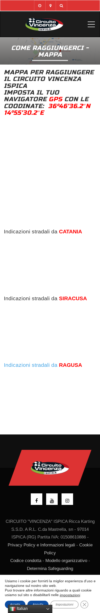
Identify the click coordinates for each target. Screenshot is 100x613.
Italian (22, 608)
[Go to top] (50, 468)
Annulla (38, 604)
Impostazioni (64, 604)
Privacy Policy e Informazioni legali (41, 545)
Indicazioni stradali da (43, 365)
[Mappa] (50, 5)
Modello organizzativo (66, 560)
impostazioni (70, 595)
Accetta (15, 604)
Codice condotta (25, 560)
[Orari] (39, 5)
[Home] (44, 24)
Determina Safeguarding (50, 568)
